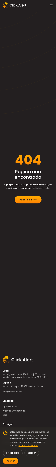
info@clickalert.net (13, 391)
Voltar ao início (28, 199)
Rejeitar (32, 452)
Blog (5, 414)
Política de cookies (28, 445)
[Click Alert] (14, 5)
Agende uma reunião (14, 410)
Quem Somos (10, 406)
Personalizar (13, 452)
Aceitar (11, 460)
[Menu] (51, 5)
